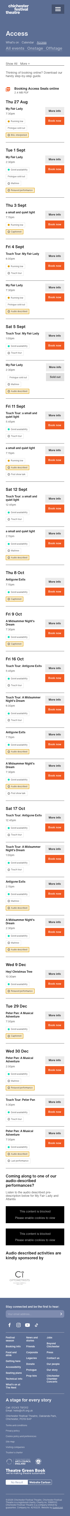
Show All (11, 63)
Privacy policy (13, 1431)
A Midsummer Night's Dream (20, 623)
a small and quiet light (20, 212)
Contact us (53, 1358)
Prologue (31, 1369)
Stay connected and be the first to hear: (32, 1306)
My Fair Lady (14, 108)
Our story (52, 1369)
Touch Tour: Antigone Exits (24, 666)
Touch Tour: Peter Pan (20, 1100)
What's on (12, 42)
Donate (30, 1364)
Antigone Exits (15, 579)
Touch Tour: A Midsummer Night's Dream (23, 699)
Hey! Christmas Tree (19, 971)
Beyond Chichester (53, 1345)
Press (50, 1352)
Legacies (31, 1358)
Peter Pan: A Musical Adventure (19, 1015)
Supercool (58, 1507)
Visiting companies (15, 1447)
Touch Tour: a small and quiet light (21, 415)
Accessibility (13, 1367)
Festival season (10, 1339)
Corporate (32, 1352)
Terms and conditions (16, 1425)
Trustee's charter (14, 1452)
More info (55, 111)
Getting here (13, 1361)
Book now (54, 121)
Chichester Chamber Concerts (53, 1378)
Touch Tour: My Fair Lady (22, 254)
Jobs (49, 1337)
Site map (10, 1441)
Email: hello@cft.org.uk (19, 1410)
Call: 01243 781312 (17, 1407)
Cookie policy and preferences (21, 1436)
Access (41, 42)
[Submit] (61, 1314)
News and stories (32, 1339)
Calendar (28, 42)
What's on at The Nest (13, 1386)
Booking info (13, 1346)
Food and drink (11, 1354)
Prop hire (31, 1375)
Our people (53, 1364)
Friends (30, 1346)
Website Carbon (39, 1482)
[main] (35, 646)
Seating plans (14, 1372)
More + (25, 63)
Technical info (14, 1378)
